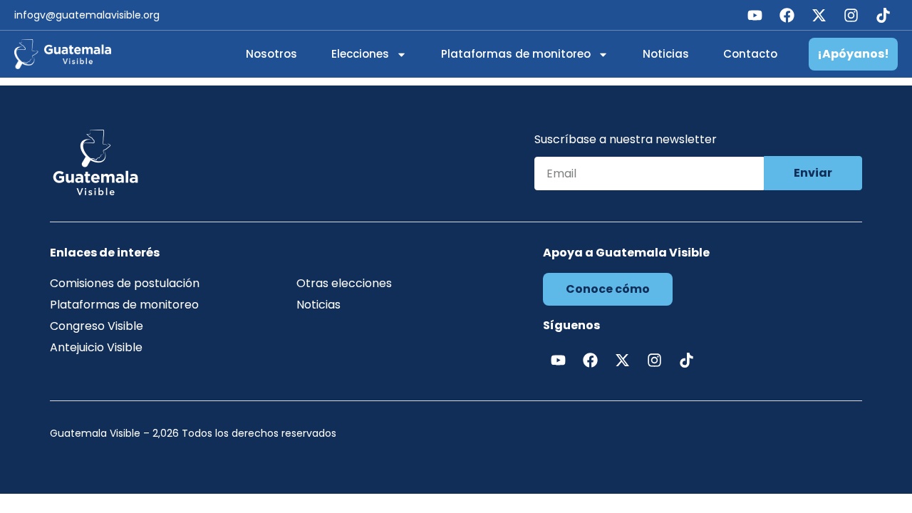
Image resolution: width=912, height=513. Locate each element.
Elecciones (360, 53)
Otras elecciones (344, 283)
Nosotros (271, 53)
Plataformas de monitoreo (516, 53)
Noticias (666, 53)
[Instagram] (851, 15)
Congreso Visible (96, 326)
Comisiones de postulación (125, 283)
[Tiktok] (883, 15)
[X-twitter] (819, 15)
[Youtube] (755, 15)
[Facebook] (787, 15)
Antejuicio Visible (96, 347)
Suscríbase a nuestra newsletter (625, 140)
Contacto (750, 53)
